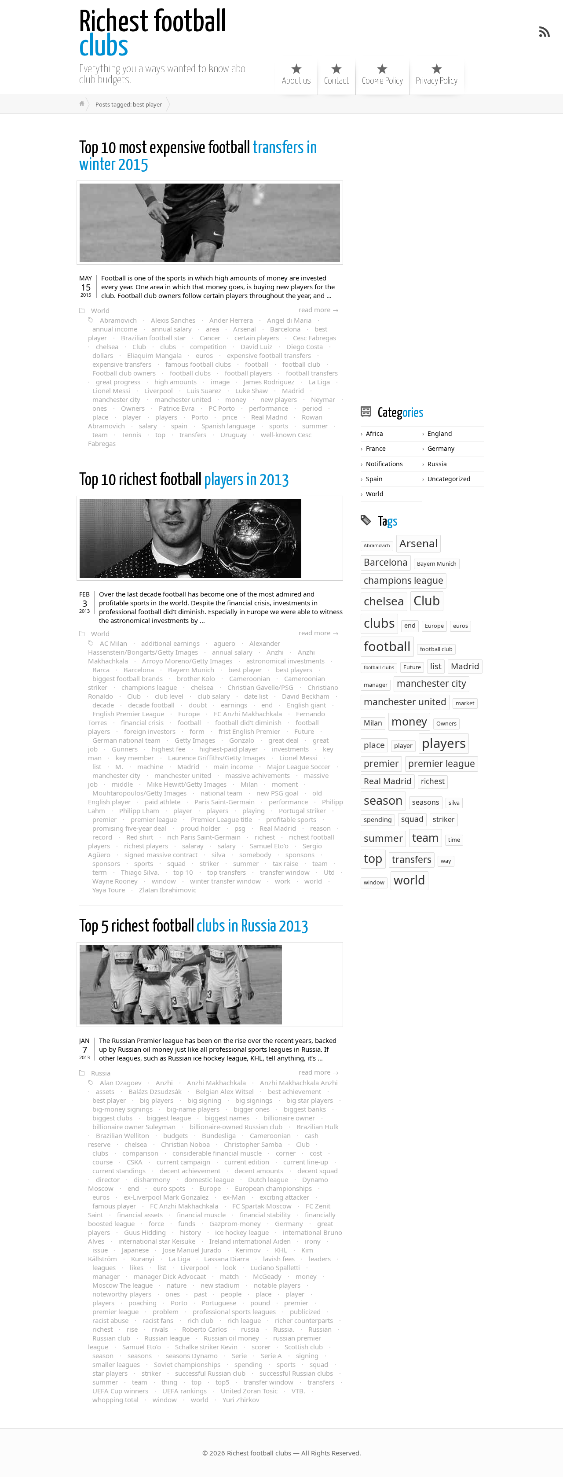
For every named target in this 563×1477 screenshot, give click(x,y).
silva (218, 854)
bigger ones (252, 1109)
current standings (119, 1170)
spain (179, 425)
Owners (133, 408)
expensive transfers (121, 364)
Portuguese (218, 1302)
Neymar (323, 399)
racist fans (158, 1320)
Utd (329, 872)
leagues (104, 1267)
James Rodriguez (269, 381)
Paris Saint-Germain (224, 801)
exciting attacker (284, 1197)
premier (104, 819)
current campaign (183, 1161)
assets (105, 1091)
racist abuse (110, 1320)
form (197, 731)
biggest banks (305, 1109)
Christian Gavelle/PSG (260, 687)
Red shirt (139, 836)
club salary (213, 696)
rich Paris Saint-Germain (204, 836)
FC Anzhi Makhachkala (248, 713)
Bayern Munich (191, 669)
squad (176, 863)
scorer (261, 1346)
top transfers (226, 872)
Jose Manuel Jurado (192, 1249)
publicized (305, 1311)
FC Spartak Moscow (262, 1205)
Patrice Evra (176, 408)
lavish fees (279, 1258)
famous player (114, 1205)
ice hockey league (242, 1232)
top (160, 434)
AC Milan (113, 643)
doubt (198, 704)
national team (221, 792)
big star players (309, 1100)
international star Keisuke (156, 1241)
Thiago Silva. (140, 872)
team (100, 434)
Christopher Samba (253, 1144)
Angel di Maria (289, 320)
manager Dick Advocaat (170, 1276)
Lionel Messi (111, 390)
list (96, 766)
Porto (199, 417)
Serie (239, 1355)
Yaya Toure (108, 889)
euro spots (169, 1188)
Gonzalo (241, 740)
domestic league (209, 1179)
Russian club (111, 1337)
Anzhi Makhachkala (216, 1082)
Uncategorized (449, 479)
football (256, 364)
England (440, 433)
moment (285, 784)
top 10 (183, 872)
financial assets (140, 1214)
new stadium (220, 1285)
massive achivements (257, 775)
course (102, 1161)
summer (315, 425)
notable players (277, 1285)
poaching (142, 1302)
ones (99, 408)
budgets (175, 1135)
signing (307, 1355)
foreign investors (149, 731)
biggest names (227, 1117)
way (446, 861)
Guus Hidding (145, 1232)
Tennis (131, 434)
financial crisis (142, 722)
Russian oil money (231, 1337)
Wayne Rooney (115, 881)
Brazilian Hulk (317, 1126)
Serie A (271, 1355)
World (100, 310)
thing (169, 1382)
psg (239, 828)
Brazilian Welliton (122, 1135)
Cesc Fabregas (314, 337)
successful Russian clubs (296, 1373)
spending (248, 1364)
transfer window (285, 872)
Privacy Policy (436, 81)
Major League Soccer (298, 766)
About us (296, 81)
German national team (126, 740)
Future (304, 731)
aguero (224, 643)
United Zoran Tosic (249, 1390)
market (465, 703)
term (99, 872)
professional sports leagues (234, 1311)
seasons (140, 1355)
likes (136, 1267)
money (235, 399)
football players (248, 372)
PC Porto (221, 408)
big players (156, 1100)
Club (139, 346)
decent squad (317, 1170)
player (131, 417)
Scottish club (304, 1346)
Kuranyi (142, 1258)
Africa (374, 433)
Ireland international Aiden (250, 1241)
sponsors (106, 863)
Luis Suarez (204, 390)
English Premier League (128, 713)
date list (256, 696)
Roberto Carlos (204, 1329)
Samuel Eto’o (269, 845)
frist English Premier (249, 731)
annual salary (171, 328)
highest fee (168, 748)
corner (286, 1153)
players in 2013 (184, 480)
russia (250, 1329)
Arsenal (244, 328)
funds (186, 1223)
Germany (289, 1223)
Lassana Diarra (226, 1258)
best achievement (294, 1091)
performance (268, 408)
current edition (246, 1161)
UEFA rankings (184, 1390)
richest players (146, 845)
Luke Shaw (251, 390)
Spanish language (228, 425)
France (376, 448)
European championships (273, 1188)
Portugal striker (302, 810)
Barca (101, 669)
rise (132, 1329)
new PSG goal (277, 792)
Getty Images (195, 740)
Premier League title (221, 819)
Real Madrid (269, 417)
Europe (189, 713)
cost (316, 1153)
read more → (319, 309)
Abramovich (118, 320)
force (156, 1223)
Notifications (384, 464)
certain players (256, 337)
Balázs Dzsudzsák (155, 1091)
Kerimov (248, 1249)
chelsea (107, 346)
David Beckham (305, 696)
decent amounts (258, 1170)
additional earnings (170, 643)
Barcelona (285, 328)
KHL (281, 1249)
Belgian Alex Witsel (225, 1091)
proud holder (200, 828)
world (313, 881)
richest (265, 836)
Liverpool (158, 390)
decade (103, 704)
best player (245, 669)
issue (100, 1249)
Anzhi (275, 652)
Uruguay (233, 434)
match (229, 1276)
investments (290, 748)
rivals (160, 1329)
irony (313, 1241)
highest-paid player (228, 748)
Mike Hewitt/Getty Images (187, 784)
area (212, 328)
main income (233, 766)
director (108, 1179)
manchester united (182, 399)
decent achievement (190, 1170)
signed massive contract (160, 854)
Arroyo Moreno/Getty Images (187, 660)
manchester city (116, 399)
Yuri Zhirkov (241, 1399)
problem (166, 1311)
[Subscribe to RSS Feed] (544, 31)
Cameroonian (249, 678)
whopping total (115, 1399)
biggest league (168, 1117)
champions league (149, 687)
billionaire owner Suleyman (133, 1126)
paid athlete (162, 801)
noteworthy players (121, 1293)
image (220, 381)
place (100, 417)
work (282, 881)
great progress (118, 381)
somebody (255, 854)
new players (278, 399)
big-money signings (122, 1109)
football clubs (190, 372)
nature (176, 1285)
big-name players (193, 1109)
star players (110, 1373)
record (102, 836)
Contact (336, 81)
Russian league (167, 1337)
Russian (320, 1329)
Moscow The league (122, 1285)
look (229, 1267)
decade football (151, 704)
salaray (193, 845)
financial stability (265, 1214)
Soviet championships (187, 1364)
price (229, 417)
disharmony (152, 1179)
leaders (320, 1258)
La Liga (319, 381)
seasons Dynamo (192, 1355)
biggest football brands (127, 678)
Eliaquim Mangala (154, 355)
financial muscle (201, 1214)
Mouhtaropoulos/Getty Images (139, 792)
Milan (249, 784)
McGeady (267, 1276)
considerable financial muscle (217, 1153)
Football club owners (124, 372)
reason (320, 828)
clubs (152, 35)
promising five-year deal (129, 828)
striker (209, 863)
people (231, 1293)
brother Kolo (196, 678)
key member (135, 757)
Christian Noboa (185, 1144)
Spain (374, 479)
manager (106, 1276)
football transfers (312, 372)
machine (150, 766)
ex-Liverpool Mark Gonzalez (166, 1197)
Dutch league (268, 1179)
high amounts (175, 381)
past (200, 1293)
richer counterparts (304, 1320)
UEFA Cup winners (120, 1390)
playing (253, 810)
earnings (234, 704)
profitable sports (291, 819)
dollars (102, 355)
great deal (283, 740)
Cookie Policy (382, 81)
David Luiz (256, 346)
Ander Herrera (231, 320)
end (267, 704)
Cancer (210, 337)
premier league (154, 819)
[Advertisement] (427, 259)
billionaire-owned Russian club (236, 1126)
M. (119, 766)
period (312, 408)
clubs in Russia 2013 (194, 927)
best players (294, 669)
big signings (253, 1100)
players (166, 417)
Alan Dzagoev (121, 1082)
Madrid (293, 390)
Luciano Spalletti (275, 1267)
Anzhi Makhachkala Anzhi (299, 1082)
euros (204, 355)
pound (260, 1302)
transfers (192, 434)
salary (148, 425)
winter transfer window (225, 881)
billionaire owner (289, 1117)
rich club (200, 1320)
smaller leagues (116, 1364)
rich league (244, 1320)
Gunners (125, 748)
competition (208, 346)
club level (169, 696)
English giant (306, 704)
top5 (223, 1382)
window (164, 881)
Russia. (283, 1329)
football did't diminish (248, 722)
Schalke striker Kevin (206, 1346)
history (190, 1232)
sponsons (299, 854)
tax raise (285, 863)
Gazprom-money (235, 1223)
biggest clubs (112, 1117)
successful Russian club (210, 1373)
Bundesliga (219, 1135)
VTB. (298, 1390)
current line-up (305, 1161)
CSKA (135, 1161)
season (102, 1355)
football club (301, 364)
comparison (140, 1153)
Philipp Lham (139, 810)
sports (278, 425)
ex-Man (234, 1197)
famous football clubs (198, 364)
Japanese (135, 1249)
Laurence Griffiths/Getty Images (216, 757)
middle (122, 784)
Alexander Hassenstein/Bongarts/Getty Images (184, 647)
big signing (204, 1100)
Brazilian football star (153, 337)
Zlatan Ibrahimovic (167, 889)
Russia (100, 1072)
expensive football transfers (269, 355)
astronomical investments (285, 660)
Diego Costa (304, 346)
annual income (114, 328)
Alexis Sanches (173, 320)
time (454, 839)
